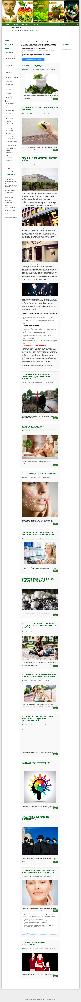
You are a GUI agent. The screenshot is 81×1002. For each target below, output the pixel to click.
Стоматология (9, 87)
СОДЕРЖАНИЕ (25, 24)
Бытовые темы (9, 89)
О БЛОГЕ (15, 24)
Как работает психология (36, 763)
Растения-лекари (9, 171)
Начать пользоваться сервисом (33, 59)
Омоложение (9, 107)
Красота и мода (36, 164)
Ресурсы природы (10, 84)
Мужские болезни (10, 75)
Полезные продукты (10, 148)
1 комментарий (47, 477)
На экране (8, 133)
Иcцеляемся (46, 948)
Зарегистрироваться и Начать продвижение (34, 345)
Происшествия (9, 157)
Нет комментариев (53, 113)
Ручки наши (9, 113)
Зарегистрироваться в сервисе (31, 933)
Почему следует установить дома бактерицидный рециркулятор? (37, 719)
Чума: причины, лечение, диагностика (35, 818)
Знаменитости (9, 152)
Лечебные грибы (36, 585)
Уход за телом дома (33, 427)
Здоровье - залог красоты (38, 538)
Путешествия (9, 160)
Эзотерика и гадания (11, 145)
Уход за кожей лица (38, 876)
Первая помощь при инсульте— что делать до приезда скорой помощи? (39, 626)
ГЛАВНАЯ (8, 24)
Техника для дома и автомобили (40, 113)
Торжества (8, 165)
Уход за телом (36, 430)
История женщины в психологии (33, 944)
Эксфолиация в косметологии (39, 474)
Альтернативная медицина (40, 69)
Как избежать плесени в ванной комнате (40, 109)
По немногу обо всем (10, 126)
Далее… (55, 99)
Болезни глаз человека (11, 62)
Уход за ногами (9, 118)
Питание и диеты (10, 110)
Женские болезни (10, 68)
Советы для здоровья (38, 631)
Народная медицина (33, 66)
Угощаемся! (8, 168)
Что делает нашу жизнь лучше (39, 382)
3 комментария (47, 631)
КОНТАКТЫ (35, 24)
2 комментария (47, 680)
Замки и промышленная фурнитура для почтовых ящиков (36, 376)
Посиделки (8, 150)
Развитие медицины (37, 477)
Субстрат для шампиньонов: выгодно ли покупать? (38, 580)
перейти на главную (34, 30)
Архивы (7, 217)
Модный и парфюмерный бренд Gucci (39, 159)
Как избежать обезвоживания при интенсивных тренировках (39, 676)
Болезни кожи (9, 65)
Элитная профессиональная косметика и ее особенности (38, 533)
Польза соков (9, 81)
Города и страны (10, 128)
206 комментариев (51, 69)
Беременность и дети (11, 56)
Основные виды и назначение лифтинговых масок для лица (39, 871)
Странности (8, 163)
